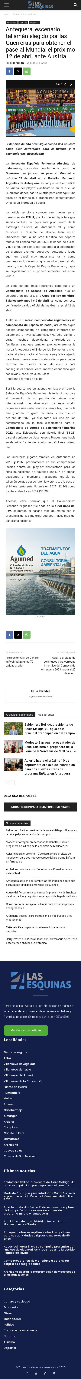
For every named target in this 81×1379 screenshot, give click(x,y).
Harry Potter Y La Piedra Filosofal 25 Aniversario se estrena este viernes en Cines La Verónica (41, 941)
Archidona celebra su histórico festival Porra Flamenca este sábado (39, 871)
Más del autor (46, 714)
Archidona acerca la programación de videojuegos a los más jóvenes (39, 917)
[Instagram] (36, 1373)
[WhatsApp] (27, 71)
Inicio (6, 14)
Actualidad (18, 14)
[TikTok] (45, 1373)
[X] (18, 71)
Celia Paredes (17, 62)
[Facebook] (9, 71)
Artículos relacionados (19, 714)
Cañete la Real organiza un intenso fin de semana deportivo (36, 929)
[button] (6, 5)
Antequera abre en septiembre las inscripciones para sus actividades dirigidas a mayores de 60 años (40, 882)
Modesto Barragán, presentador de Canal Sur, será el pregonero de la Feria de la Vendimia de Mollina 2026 (50, 747)
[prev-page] (6, 783)
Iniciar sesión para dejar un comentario (40, 806)
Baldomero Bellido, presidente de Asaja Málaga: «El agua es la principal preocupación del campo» (49, 729)
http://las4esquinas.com (41, 696)
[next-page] (12, 783)
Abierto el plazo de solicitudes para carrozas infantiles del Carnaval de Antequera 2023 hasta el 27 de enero (58, 665)
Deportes (34, 22)
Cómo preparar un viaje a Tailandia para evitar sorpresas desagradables (40, 906)
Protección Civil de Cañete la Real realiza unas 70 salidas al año (22, 661)
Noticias (32, 14)
